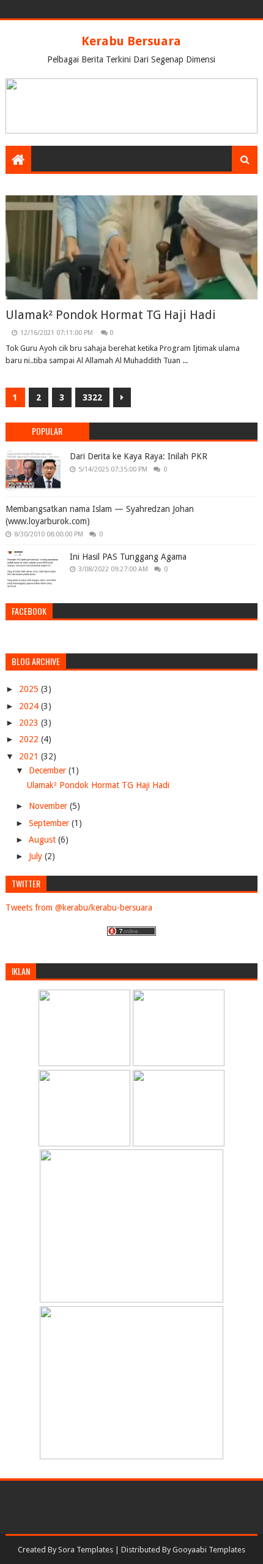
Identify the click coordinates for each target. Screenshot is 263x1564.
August (43, 839)
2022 (30, 739)
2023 (30, 722)
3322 (92, 397)
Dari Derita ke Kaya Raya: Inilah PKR (138, 456)
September (50, 823)
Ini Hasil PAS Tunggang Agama (128, 557)
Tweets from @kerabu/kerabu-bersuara (79, 907)
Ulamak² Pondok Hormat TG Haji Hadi (111, 314)
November (49, 806)
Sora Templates (85, 1549)
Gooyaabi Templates (208, 1549)
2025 (30, 689)
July (37, 856)
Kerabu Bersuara (131, 41)
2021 (30, 756)
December (49, 770)
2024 (30, 706)
